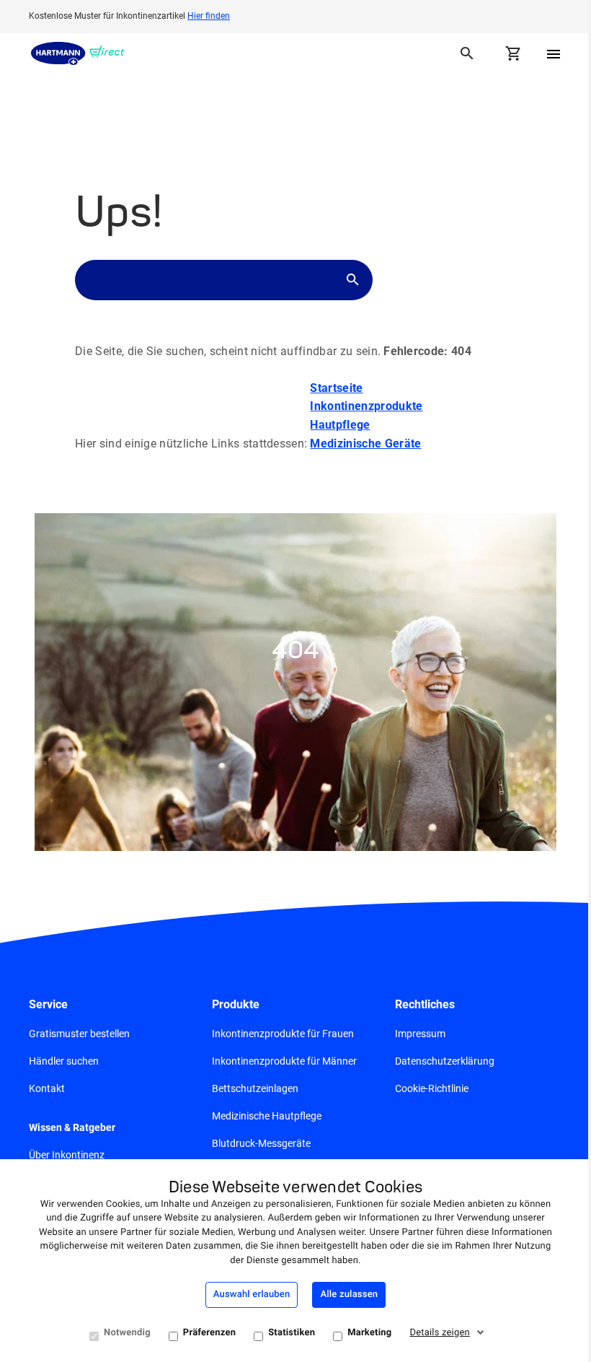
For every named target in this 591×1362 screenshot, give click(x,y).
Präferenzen (209, 1332)
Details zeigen (439, 1332)
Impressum (420, 1033)
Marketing (369, 1332)
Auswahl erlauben (251, 1294)
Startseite (336, 388)
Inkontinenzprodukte (366, 406)
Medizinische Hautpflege (266, 1116)
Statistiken (291, 1332)
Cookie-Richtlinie (431, 1088)
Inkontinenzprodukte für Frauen (283, 1033)
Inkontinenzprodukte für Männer (284, 1061)
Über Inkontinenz (67, 1155)
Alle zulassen (349, 1294)
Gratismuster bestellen (79, 1033)
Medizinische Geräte (365, 443)
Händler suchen (64, 1061)
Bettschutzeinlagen (255, 1088)
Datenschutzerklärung (444, 1061)
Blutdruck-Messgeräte (261, 1143)
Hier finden (208, 16)
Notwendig (127, 1332)
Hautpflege (340, 425)
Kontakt (47, 1088)
